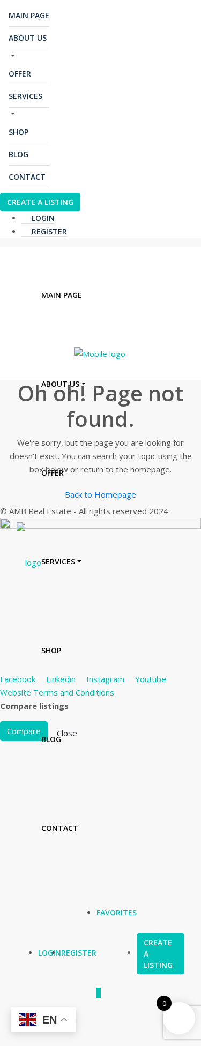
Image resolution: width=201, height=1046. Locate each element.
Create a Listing (40, 202)
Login (42, 218)
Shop (18, 132)
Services (25, 96)
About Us (28, 38)
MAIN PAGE (29, 15)
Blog (18, 154)
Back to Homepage (100, 494)
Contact (27, 177)
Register (48, 231)
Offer (20, 73)
